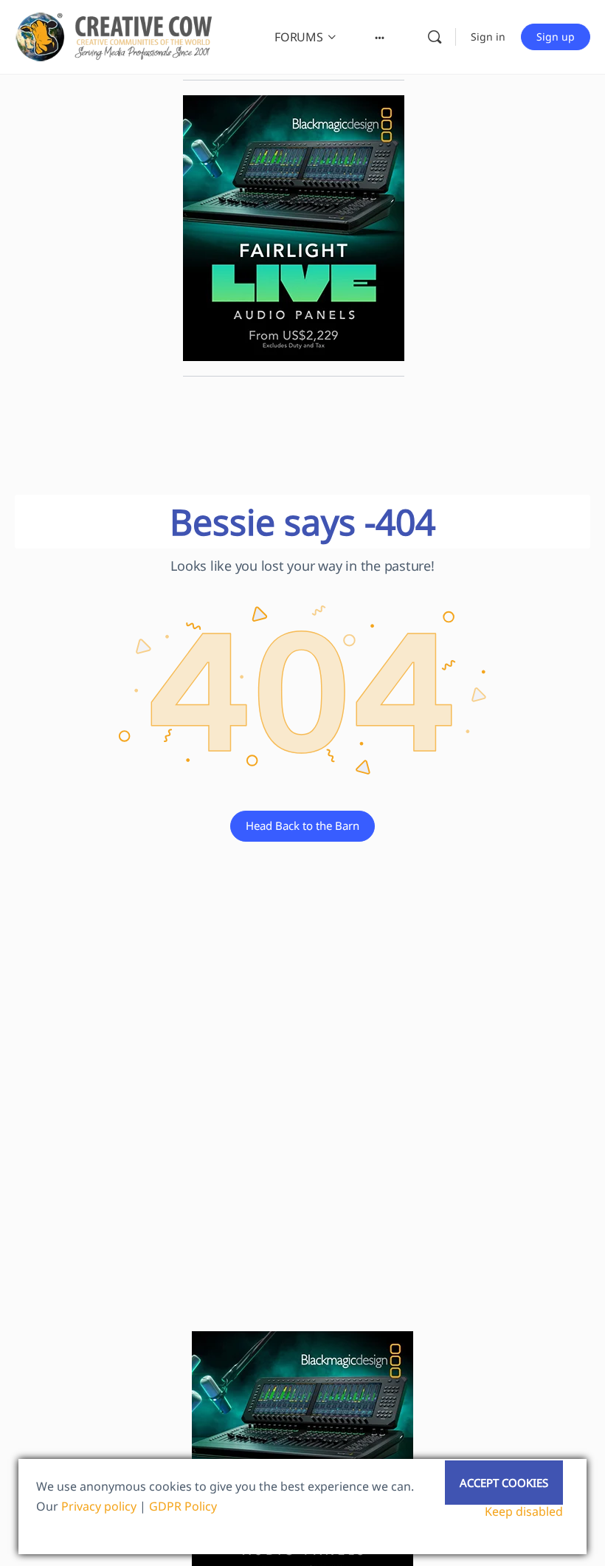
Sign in (488, 37)
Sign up (555, 37)
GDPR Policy (183, 1506)
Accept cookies (504, 1482)
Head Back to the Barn (302, 825)
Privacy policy (98, 1506)
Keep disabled (524, 1511)
